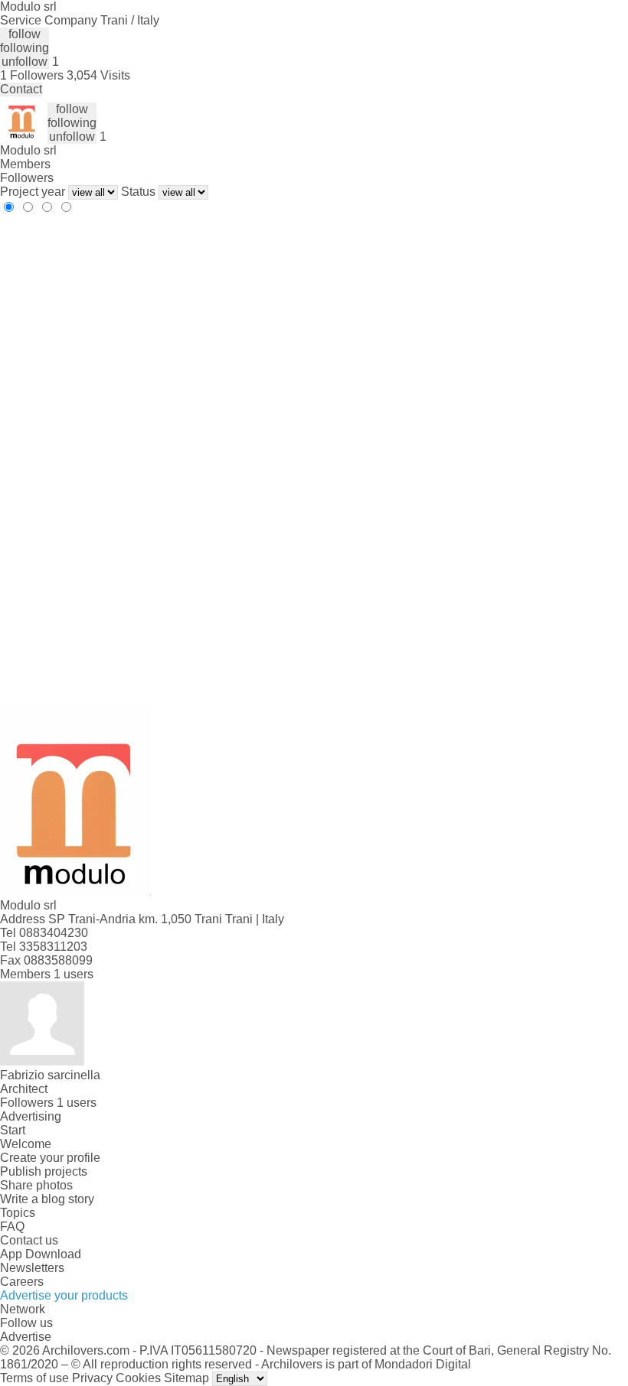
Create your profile (50, 1157)
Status (138, 191)
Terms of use (34, 1377)
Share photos (36, 1185)
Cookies (138, 1377)
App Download (40, 1254)
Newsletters (32, 1267)
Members (25, 164)
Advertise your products (64, 1295)
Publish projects (43, 1171)
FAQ (12, 1226)
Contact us (29, 1240)
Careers (22, 1281)
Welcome (25, 1143)
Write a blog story (47, 1198)
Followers (27, 177)
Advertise (25, 1336)
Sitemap (186, 1377)
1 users (73, 974)
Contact (21, 89)
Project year (32, 191)
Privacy (92, 1377)
